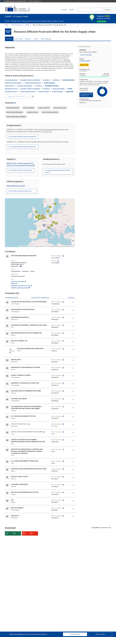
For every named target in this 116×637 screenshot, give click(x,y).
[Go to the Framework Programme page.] (8, 31)
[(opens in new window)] (18, 8)
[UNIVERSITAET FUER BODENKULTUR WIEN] (53, 222)
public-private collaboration (14, 112)
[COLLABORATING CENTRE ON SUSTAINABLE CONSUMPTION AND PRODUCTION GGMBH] (44, 217)
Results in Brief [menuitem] (18, 39)
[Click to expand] (73, 302)
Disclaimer (72, 246)
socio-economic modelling (50, 112)
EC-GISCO (44, 246)
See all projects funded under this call (20, 191)
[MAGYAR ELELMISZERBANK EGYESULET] (56, 223)
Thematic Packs (15, 21)
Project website (86, 55)
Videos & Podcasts (40, 21)
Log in (65, 9)
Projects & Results (27, 21)
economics (38, 85)
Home (7, 21)
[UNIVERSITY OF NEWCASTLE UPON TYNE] (36, 211)
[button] (71, 10)
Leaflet (20, 246)
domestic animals (43, 91)
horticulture (56, 80)
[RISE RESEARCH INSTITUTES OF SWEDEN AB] (50, 207)
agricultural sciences (11, 80)
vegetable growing (68, 80)
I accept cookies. (75, 634)
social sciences (9, 85)
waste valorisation (28, 107)
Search (61, 21)
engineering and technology (13, 83)
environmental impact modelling (16, 116)
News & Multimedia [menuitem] (46, 39)
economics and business (24, 85)
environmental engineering (33, 83)
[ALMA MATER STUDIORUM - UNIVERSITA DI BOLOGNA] (48, 227)
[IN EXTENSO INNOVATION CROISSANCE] (44, 225)
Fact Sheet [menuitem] (9, 39)
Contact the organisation (24, 281)
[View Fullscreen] (72, 234)
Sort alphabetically (11, 297)
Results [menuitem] (36, 39)
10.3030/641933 (83, 60)
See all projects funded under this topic (20, 170)
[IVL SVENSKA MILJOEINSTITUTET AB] (55, 204)
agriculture (46, 80)
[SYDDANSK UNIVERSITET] (47, 211)
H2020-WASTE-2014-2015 (15, 186)
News (49, 21)
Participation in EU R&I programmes (27, 285)
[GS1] (42, 218)
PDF (31, 533)
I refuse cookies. (100, 634)
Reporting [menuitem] (27, 39)
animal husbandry (57, 91)
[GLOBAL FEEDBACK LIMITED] (37, 217)
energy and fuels (49, 83)
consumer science (32, 112)
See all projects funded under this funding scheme (57, 171)
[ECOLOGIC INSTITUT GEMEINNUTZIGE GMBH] (50, 215)
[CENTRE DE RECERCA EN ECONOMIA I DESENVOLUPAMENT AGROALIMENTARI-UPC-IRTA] (39, 231)
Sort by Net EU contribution (39, 297)
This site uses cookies (16, 634)
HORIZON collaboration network (26, 287)
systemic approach (44, 107)
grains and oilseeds (58, 88)
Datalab (54, 21)
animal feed (69, 91)
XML (14, 533)
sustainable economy (52, 85)
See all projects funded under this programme (22, 136)
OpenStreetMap (31, 246)
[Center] (72, 241)
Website (19, 283)
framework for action (60, 107)
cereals (70, 88)
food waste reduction (12, 107)
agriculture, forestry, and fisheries (30, 80)
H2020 (27, 25)
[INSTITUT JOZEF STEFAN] (51, 225)
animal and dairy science (27, 91)
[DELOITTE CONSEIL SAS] (39, 218)
